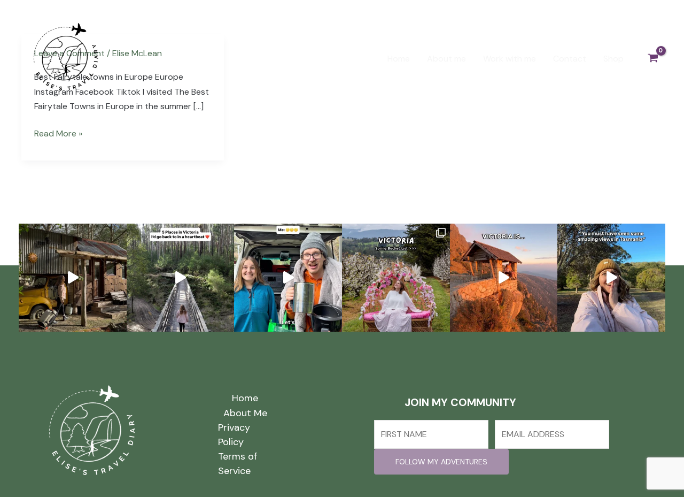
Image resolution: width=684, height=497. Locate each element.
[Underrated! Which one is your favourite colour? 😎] (504, 278)
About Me (245, 413)
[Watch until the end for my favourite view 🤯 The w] (611, 278)
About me (446, 58)
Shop (613, 58)
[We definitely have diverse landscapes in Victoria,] (181, 278)
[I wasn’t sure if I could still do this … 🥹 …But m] (73, 278)
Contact (569, 58)
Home (398, 58)
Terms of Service (237, 463)
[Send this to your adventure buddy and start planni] (396, 278)
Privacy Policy (234, 434)
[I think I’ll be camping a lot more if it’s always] (288, 278)
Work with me (509, 58)
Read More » (58, 132)
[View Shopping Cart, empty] (653, 59)
